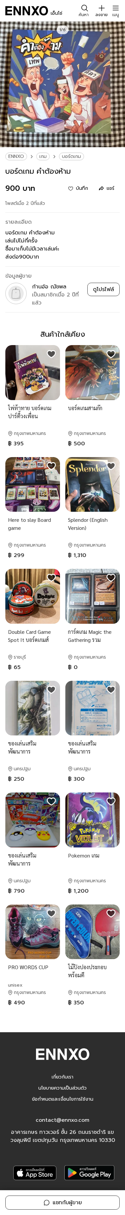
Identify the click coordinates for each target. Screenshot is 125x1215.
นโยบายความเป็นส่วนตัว (62, 1088)
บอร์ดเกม (71, 156)
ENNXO (16, 156)
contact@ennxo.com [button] (62, 1120)
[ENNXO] (26, 10)
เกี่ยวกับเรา (62, 1077)
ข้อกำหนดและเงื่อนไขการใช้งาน (62, 1099)
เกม (43, 156)
